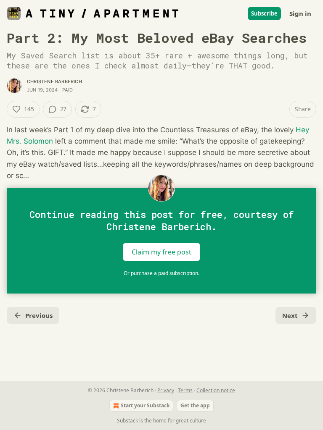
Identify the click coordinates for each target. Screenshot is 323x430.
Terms (185, 390)
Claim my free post (161, 252)
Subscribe (264, 13)
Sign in (300, 13)
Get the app (195, 405)
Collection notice (215, 390)
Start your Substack (145, 405)
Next (290, 315)
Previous (39, 315)
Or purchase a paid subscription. (161, 273)
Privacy (165, 390)
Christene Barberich (54, 81)
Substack (127, 420)
